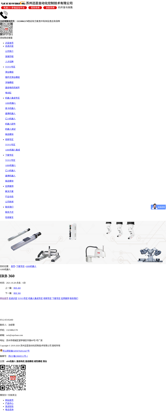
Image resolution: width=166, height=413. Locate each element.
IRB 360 (17, 293)
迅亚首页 (9, 43)
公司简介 (9, 51)
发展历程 (9, 56)
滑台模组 (9, 72)
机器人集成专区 (12, 98)
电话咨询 (9, 409)
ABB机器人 (10, 103)
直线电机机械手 (12, 88)
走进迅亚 (9, 46)
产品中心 (9, 403)
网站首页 (4, 298)
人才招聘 (9, 62)
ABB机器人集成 (12, 150)
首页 (13, 266)
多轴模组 (9, 82)
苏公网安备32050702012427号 (16, 351)
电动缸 (8, 93)
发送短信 (9, 406)
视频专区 (9, 139)
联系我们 (9, 207)
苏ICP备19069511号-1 (18, 356)
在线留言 (9, 217)
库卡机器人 (10, 108)
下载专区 (9, 155)
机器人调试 (10, 129)
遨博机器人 (10, 113)
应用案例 (9, 186)
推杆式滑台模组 (12, 77)
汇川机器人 (10, 119)
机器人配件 (10, 124)
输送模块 (9, 134)
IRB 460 (17, 288)
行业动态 (9, 196)
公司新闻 (9, 202)
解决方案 (9, 191)
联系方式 (9, 212)
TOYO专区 (10, 67)
